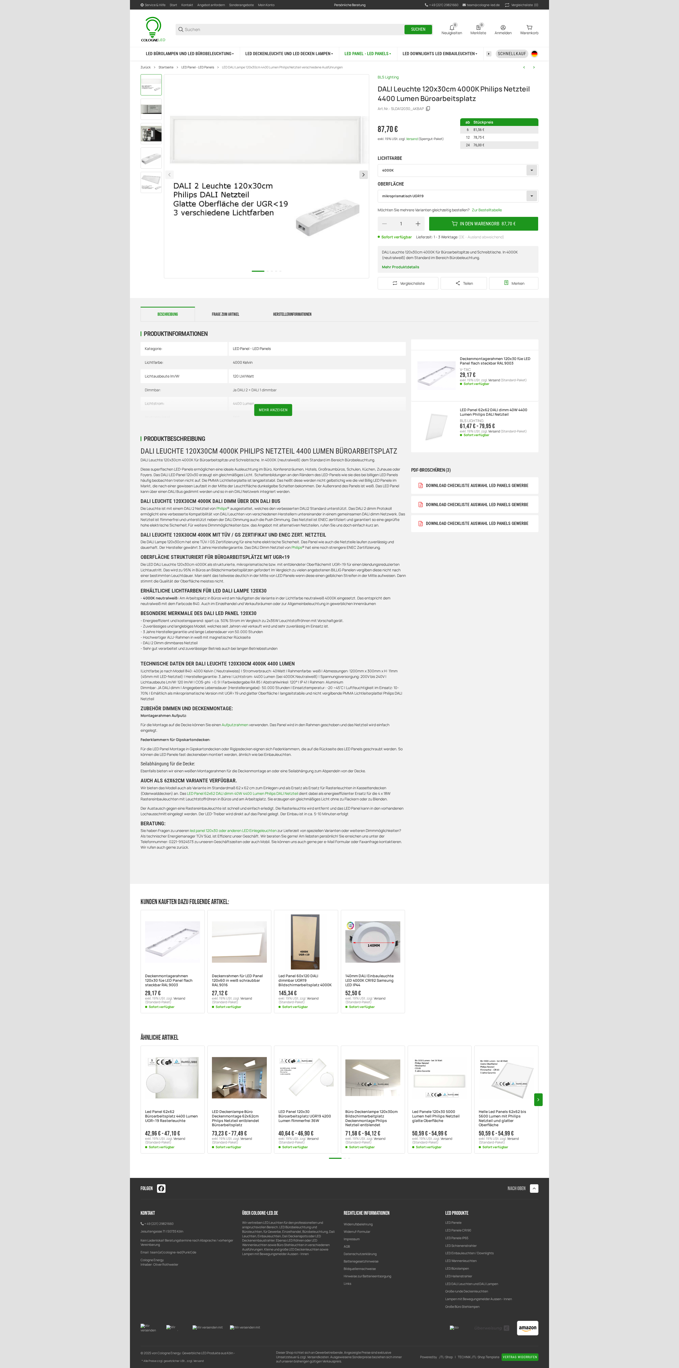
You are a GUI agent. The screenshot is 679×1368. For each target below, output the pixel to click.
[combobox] (458, 170)
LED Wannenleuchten (461, 1261)
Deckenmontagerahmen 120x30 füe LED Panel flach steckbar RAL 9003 (495, 361)
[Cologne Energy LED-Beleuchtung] (154, 29)
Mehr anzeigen (273, 410)
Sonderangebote (241, 5)
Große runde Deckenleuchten (467, 1291)
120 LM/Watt (243, 376)
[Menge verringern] (384, 223)
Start (173, 5)
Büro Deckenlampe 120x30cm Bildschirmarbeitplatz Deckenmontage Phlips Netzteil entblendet (371, 1118)
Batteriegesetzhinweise (361, 1261)
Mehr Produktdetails (400, 266)
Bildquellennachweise (360, 1268)
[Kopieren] (428, 109)
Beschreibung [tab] (168, 314)
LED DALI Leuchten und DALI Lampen (471, 1284)
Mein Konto (266, 5)
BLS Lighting (388, 77)
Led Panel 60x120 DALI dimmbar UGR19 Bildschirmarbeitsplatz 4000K (305, 980)
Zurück (146, 67)
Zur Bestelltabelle (487, 209)
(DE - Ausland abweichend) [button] (481, 236)
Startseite (166, 67)
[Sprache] (534, 54)
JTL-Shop (446, 1357)
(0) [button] (524, 5)
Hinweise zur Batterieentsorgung (367, 1276)
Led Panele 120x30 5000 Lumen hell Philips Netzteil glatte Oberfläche (436, 1116)
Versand (412, 139)
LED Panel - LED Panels (197, 67)
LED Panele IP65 (456, 1238)
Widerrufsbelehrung (358, 1224)
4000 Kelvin (243, 362)
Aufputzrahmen (235, 724)
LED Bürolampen (457, 1268)
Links (347, 1283)
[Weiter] (363, 174)
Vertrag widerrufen (520, 1357)
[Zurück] (169, 174)
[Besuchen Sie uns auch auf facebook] (161, 1188)
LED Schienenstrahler (461, 1245)
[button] (172, 942)
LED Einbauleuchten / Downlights (469, 1253)
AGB (347, 1246)
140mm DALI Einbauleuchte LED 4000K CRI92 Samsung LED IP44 (369, 980)
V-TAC (465, 369)
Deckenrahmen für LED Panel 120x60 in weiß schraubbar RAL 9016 (237, 980)
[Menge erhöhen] (418, 223)
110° (236, 417)
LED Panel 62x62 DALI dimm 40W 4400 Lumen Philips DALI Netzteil (242, 793)
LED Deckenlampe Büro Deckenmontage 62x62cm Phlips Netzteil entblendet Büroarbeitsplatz (235, 1118)
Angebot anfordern (211, 5)
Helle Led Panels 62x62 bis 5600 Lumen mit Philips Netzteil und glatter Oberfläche (502, 1118)
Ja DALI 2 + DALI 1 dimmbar (255, 389)
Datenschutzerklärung (360, 1254)
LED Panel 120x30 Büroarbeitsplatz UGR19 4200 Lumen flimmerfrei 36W (304, 1116)
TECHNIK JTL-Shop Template (478, 1357)
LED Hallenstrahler (458, 1276)
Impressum (352, 1239)
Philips (221, 508)
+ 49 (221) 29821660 (158, 1223)
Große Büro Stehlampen (462, 1306)
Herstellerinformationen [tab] (292, 314)
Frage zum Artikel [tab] (225, 314)
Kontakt (187, 5)
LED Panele (453, 1222)
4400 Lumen (243, 403)
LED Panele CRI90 (458, 1230)
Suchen (418, 29)
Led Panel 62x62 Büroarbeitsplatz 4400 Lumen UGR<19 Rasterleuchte (171, 1116)
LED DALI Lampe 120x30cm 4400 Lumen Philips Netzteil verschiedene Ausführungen (282, 67)
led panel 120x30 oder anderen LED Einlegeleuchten (233, 830)
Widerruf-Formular (357, 1231)
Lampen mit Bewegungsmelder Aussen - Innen (478, 1299)
